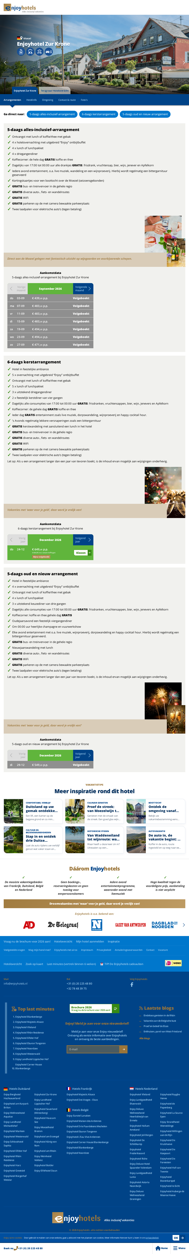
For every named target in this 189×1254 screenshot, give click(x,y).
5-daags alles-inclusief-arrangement (52, 114)
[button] (83, 288)
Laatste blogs (159, 1008)
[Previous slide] (5, 62)
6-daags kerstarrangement (98, 114)
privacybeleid (152, 1237)
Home (164, 1248)
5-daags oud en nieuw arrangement (145, 114)
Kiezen (81, 553)
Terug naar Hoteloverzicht (55, 90)
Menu (181, 1248)
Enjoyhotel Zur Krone (25, 90)
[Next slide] (183, 62)
